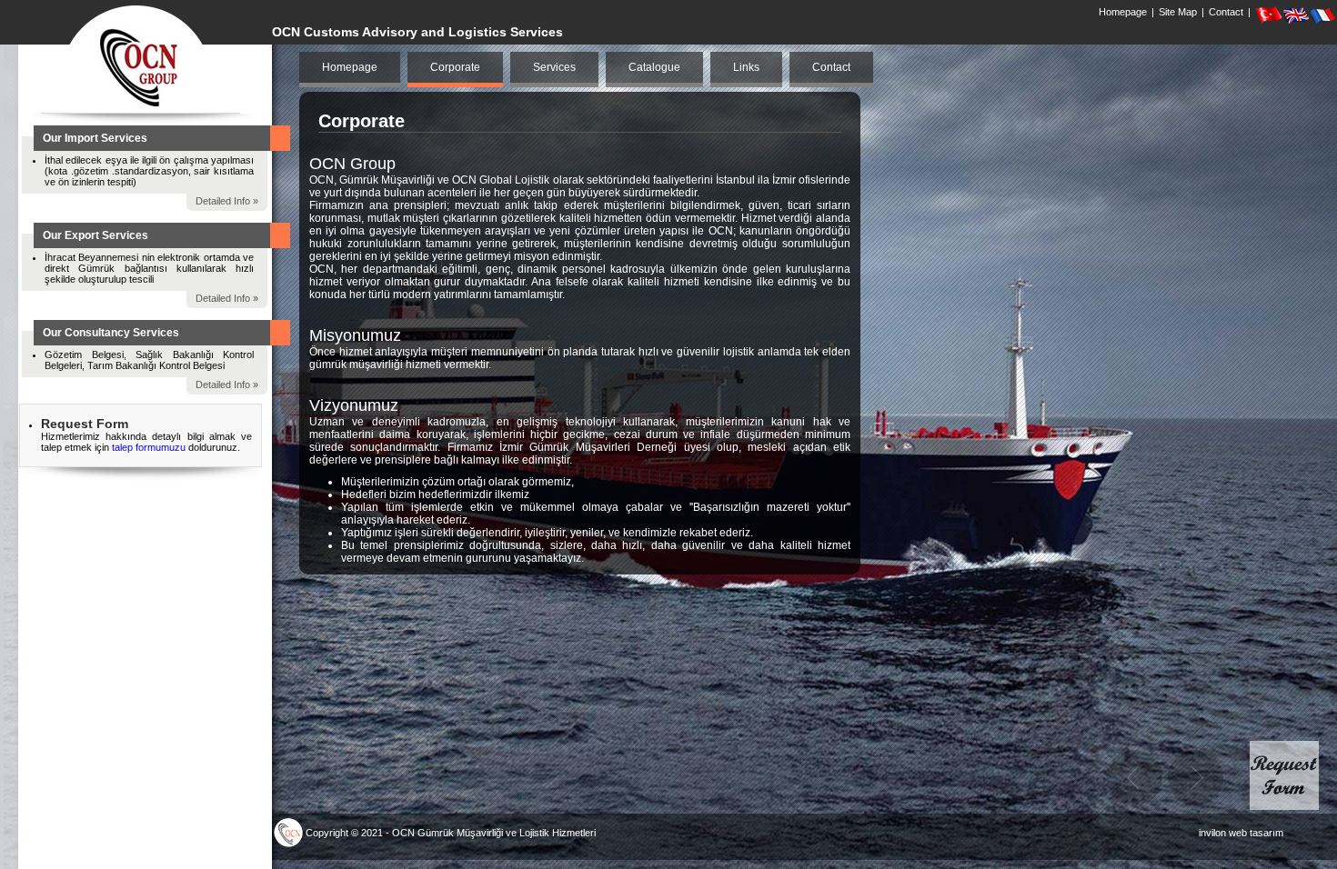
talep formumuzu (150, 447)
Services (554, 67)
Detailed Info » (227, 200)
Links (746, 67)
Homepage (1123, 11)
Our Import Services (95, 138)
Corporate (455, 67)
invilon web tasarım (1241, 832)
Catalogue (654, 67)
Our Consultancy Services (111, 332)
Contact (1226, 11)
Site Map (1178, 11)
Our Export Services (95, 235)
